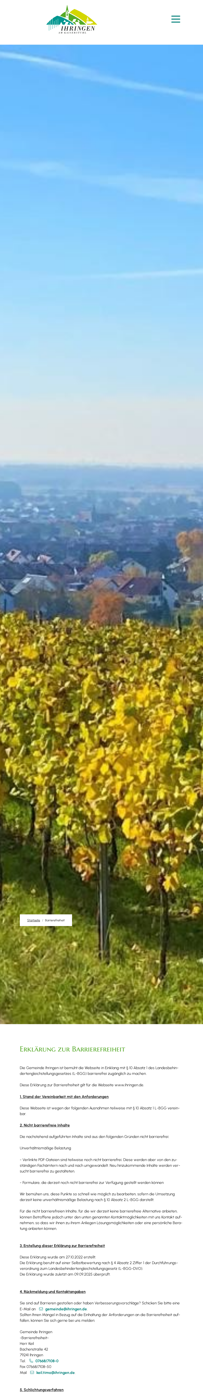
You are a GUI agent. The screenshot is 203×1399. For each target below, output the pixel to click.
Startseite (33, 920)
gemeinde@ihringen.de (66, 1309)
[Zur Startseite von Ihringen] (72, 19)
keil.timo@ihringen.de (55, 1372)
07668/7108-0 (46, 1361)
